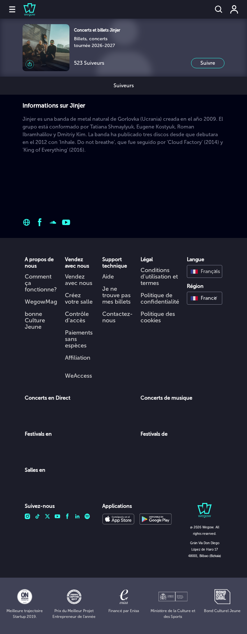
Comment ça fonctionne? (41, 283)
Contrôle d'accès (77, 317)
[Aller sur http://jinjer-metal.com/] (27, 222)
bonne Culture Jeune (35, 320)
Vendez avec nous (78, 279)
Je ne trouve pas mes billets (116, 295)
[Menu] (12, 9)
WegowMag (41, 301)
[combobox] (204, 271)
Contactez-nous (117, 317)
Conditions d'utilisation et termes (159, 276)
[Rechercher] (219, 9)
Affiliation (77, 358)
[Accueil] (25, 9)
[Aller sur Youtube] (66, 222)
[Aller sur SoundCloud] (53, 222)
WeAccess (78, 376)
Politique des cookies (158, 317)
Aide (108, 276)
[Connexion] (234, 9)
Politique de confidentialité (160, 298)
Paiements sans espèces (79, 339)
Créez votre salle (79, 298)
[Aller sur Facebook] (40, 222)
